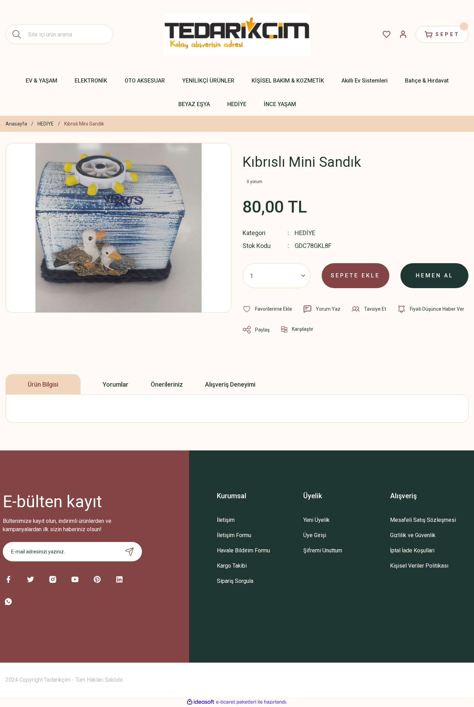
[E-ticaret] (236, 702)
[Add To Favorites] (267, 309)
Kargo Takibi (232, 565)
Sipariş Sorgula (235, 581)
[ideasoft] (200, 702)
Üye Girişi (314, 535)
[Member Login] (403, 34)
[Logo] (236, 34)
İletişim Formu (234, 535)
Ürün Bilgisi (43, 384)
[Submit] (129, 551)
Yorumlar (115, 384)
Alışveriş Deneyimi (230, 384)
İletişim (226, 520)
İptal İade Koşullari (412, 550)
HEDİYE (305, 232)
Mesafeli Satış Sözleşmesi (423, 520)
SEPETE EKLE (355, 275)
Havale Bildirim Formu (243, 550)
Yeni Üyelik (316, 520)
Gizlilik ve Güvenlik (412, 535)
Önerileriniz (167, 384)
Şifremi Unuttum (322, 550)
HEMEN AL (435, 275)
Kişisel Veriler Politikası (419, 565)
